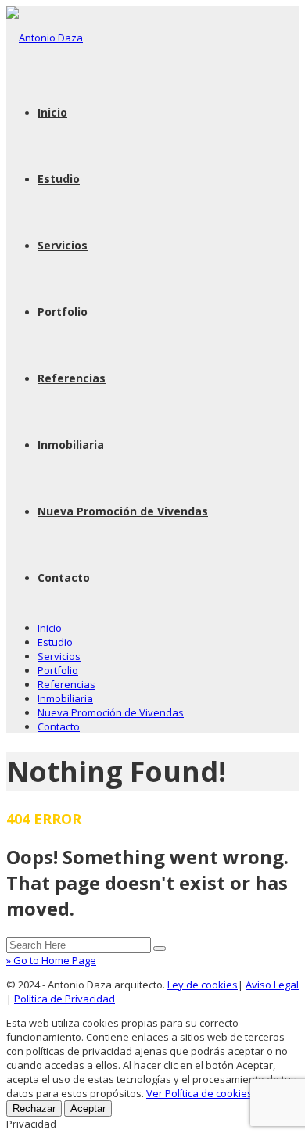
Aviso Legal (272, 984)
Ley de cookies (202, 984)
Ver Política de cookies (199, 1093)
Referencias (72, 378)
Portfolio (63, 311)
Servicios (63, 245)
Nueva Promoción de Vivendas (123, 511)
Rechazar (34, 1108)
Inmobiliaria (71, 444)
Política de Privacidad (64, 999)
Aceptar (88, 1108)
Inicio (52, 112)
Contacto (64, 577)
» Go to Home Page (51, 960)
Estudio (59, 178)
